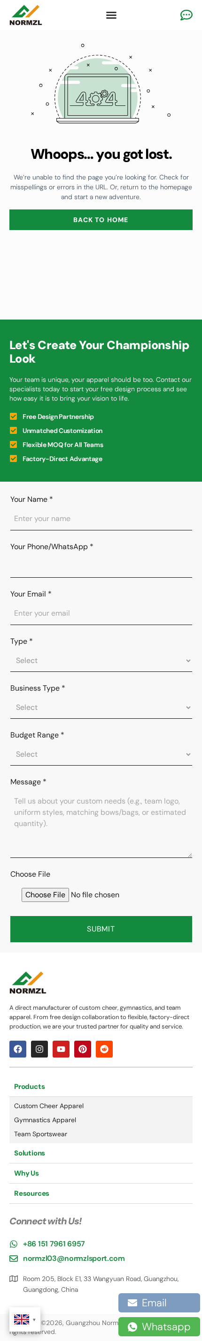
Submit (101, 929)
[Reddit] (104, 1049)
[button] (111, 15)
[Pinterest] (82, 1049)
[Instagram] (39, 1049)
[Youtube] (61, 1049)
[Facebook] (17, 1049)
